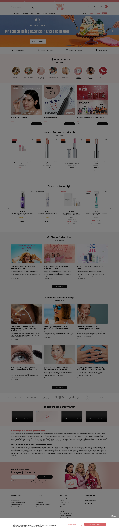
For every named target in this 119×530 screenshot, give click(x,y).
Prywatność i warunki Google (36, 526)
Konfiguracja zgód (72, 524)
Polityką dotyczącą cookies (44, 524)
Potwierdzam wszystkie (95, 524)
